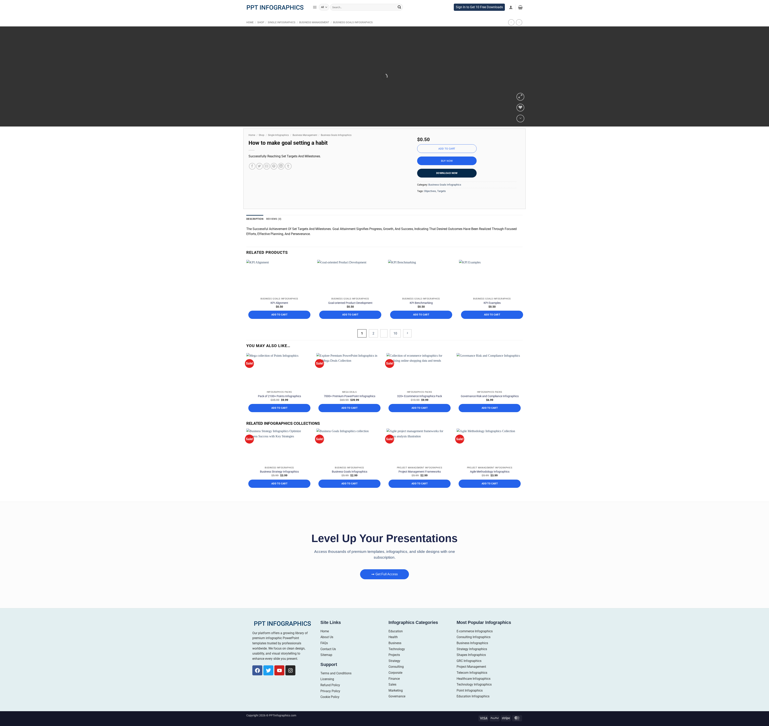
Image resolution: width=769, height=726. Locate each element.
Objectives (430, 191)
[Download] (520, 119)
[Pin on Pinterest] (274, 166)
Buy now (447, 160)
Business (395, 643)
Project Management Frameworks (420, 471)
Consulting (396, 667)
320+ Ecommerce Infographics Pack (419, 396)
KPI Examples (492, 302)
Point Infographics (470, 690)
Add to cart (446, 148)
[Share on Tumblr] (288, 166)
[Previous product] (519, 22)
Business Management (314, 22)
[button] (315, 7)
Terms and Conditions (335, 673)
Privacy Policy (330, 691)
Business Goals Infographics (353, 22)
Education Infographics (473, 696)
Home (250, 22)
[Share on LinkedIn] (281, 166)
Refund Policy (330, 685)
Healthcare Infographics (473, 679)
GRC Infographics (469, 661)
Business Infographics (472, 643)
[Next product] (511, 22)
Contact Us (328, 649)
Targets (441, 191)
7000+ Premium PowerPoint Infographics (349, 396)
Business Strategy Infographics (279, 471)
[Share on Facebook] (252, 166)
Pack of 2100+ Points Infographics (279, 396)
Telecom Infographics (472, 673)
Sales (392, 684)
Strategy (394, 661)
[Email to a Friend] (266, 166)
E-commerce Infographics (475, 631)
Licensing (327, 679)
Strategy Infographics (472, 649)
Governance (397, 696)
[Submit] (399, 7)
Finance (394, 679)
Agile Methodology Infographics (489, 471)
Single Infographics (281, 22)
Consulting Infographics (473, 637)
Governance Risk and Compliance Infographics (490, 396)
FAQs (324, 643)
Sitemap (326, 655)
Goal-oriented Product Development (350, 302)
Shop (260, 22)
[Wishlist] (520, 107)
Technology (397, 649)
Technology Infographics (474, 684)
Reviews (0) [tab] (274, 218)
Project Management (471, 667)
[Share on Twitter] (259, 166)
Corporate (395, 673)
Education (396, 631)
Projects (394, 655)
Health (393, 637)
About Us (326, 637)
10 (395, 333)
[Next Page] (407, 333)
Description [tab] (254, 218)
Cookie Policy (329, 697)
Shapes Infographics (471, 655)
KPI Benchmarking (421, 302)
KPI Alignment (279, 302)
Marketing (396, 690)
